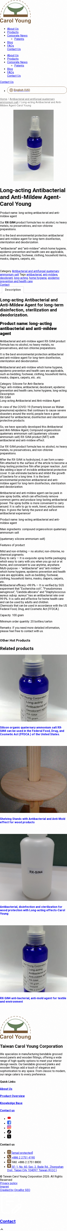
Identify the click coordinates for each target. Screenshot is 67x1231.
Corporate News (17, 35)
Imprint (4, 1186)
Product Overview (12, 1096)
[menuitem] (37, 90)
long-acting (21, 278)
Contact (8, 1221)
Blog (10, 42)
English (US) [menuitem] (22, 90)
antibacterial (34, 274)
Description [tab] (13, 289)
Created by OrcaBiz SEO (15, 1190)
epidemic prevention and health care (29, 279)
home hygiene (38, 278)
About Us (13, 29)
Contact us (7, 1110)
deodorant (6, 278)
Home (3, 99)
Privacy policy (9, 1183)
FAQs (10, 45)
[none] (37, 91)
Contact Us (14, 49)
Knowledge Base (11, 1103)
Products (13, 32)
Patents (19, 39)
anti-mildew (50, 274)
